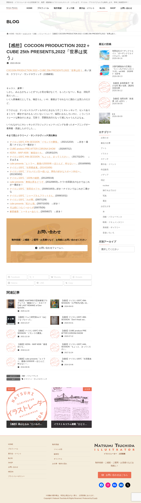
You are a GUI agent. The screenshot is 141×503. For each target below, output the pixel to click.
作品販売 (105, 169)
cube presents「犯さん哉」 (23, 203)
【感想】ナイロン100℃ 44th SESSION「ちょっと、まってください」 (76, 346)
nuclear (106, 185)
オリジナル (58, 459)
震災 (105, 201)
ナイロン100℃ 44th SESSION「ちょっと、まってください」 (40, 157)
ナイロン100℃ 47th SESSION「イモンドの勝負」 (34, 142)
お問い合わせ (13, 467)
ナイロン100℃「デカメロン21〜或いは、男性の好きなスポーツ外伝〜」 (46, 171)
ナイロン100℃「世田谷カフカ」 (26, 189)
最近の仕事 (105, 143)
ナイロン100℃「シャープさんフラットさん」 (32, 195)
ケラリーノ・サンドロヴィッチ (35, 379)
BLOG (10, 458)
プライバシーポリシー (16, 476)
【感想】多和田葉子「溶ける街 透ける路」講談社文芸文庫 (123, 85)
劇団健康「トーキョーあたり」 (25, 211)
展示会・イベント (108, 164)
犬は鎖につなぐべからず (22, 207)
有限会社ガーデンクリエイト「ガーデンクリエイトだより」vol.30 (122, 53)
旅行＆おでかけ (109, 190)
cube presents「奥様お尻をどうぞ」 (28, 182)
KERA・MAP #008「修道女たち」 (27, 153)
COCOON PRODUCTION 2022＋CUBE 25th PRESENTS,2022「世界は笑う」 (45, 70)
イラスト (105, 153)
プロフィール (13, 449)
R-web (94, 498)
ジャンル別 (58, 449)
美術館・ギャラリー (111, 227)
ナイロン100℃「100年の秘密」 (25, 178)
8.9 (113, 114)
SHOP (10, 463)
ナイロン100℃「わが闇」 (22, 199)
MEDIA (10, 472)
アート (104, 148)
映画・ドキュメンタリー (113, 222)
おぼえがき (105, 206)
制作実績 (55, 444)
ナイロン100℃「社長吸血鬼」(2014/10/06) (31, 167)
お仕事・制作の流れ (59, 463)
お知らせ (105, 138)
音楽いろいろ (108, 233)
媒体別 (56, 454)
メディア (105, 175)
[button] (49, 248)
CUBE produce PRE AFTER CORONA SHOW (32, 149)
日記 (103, 180)
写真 (105, 195)
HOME (10, 444)
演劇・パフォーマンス (30, 376)
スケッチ (105, 159)
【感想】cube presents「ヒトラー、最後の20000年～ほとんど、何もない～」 (31, 361)
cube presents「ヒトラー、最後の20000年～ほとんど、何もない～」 (44, 163)
